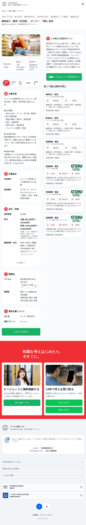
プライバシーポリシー (46, 515)
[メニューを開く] (83, 4)
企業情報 (36, 83)
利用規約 (35, 515)
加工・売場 (12, 11)
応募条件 (14, 83)
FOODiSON (46, 448)
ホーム (4, 11)
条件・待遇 (21, 83)
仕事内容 (6, 83)
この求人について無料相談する (64, 77)
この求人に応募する (21, 332)
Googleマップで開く (27, 286)
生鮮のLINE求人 (64, 403)
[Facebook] (39, 506)
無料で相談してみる (22, 403)
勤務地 (28, 83)
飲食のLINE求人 (64, 410)
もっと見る (19, 262)
